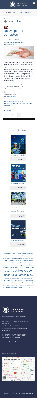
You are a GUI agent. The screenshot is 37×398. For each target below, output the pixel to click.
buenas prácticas (15, 287)
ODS (4, 285)
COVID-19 (16, 285)
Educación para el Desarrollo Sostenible (18, 260)
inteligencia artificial (25, 258)
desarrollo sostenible (26, 262)
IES (32, 280)
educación (27, 265)
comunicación (29, 256)
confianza (22, 256)
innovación (17, 258)
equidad (21, 285)
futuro (24, 280)
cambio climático (17, 253)
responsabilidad (9, 103)
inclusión (17, 267)
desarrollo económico (27, 253)
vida (16, 282)
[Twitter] (1, 13)
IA (22, 282)
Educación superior (29, 282)
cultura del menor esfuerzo (24, 103)
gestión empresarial (16, 262)
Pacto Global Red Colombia (24, 393)
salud (23, 278)
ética (21, 101)
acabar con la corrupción (12, 101)
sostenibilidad (10, 285)
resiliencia (26, 285)
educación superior (19, 265)
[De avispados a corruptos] (19, 52)
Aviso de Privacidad (9, 342)
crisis (30, 278)
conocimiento (27, 287)
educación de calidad (25, 267)
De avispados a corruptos (15, 32)
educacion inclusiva (9, 265)
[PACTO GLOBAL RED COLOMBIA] (18, 4)
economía (6, 282)
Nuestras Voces (9, 44)
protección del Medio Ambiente (12, 256)
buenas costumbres (17, 280)
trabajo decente (10, 267)
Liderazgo (11, 282)
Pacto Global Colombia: (18, 317)
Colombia (31, 285)
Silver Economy (7, 287)
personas (13, 271)
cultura (27, 278)
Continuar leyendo (13, 86)
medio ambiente (8, 253)
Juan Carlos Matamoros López (14, 42)
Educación (29, 280)
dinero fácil (7, 106)
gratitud (22, 287)
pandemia (19, 282)
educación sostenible (8, 258)
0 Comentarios (11, 97)
